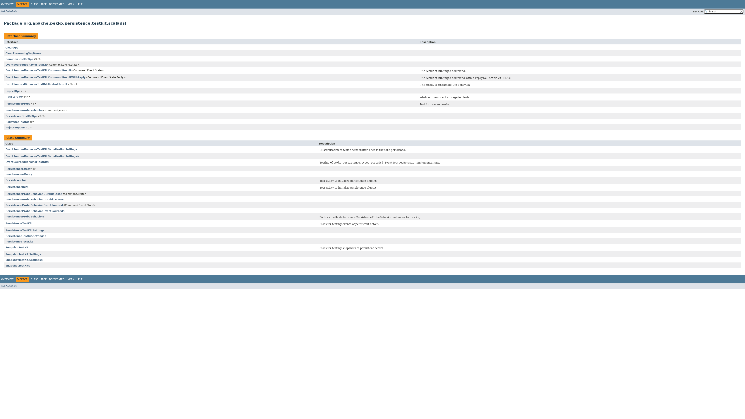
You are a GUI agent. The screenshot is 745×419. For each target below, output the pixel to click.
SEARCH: (698, 11)
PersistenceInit (16, 180)
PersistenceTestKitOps (21, 116)
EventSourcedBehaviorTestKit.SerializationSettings (41, 149)
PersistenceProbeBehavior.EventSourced (34, 205)
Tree (44, 4)
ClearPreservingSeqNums (23, 53)
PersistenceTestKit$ (19, 241)
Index (70, 4)
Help (79, 4)
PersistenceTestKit (18, 223)
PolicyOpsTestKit (17, 121)
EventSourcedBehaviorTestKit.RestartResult (36, 84)
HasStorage (13, 96)
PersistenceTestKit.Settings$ (25, 236)
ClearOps (11, 47)
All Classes (9, 11)
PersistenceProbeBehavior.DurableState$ (34, 199)
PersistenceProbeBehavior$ (25, 216)
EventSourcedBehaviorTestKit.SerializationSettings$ (42, 156)
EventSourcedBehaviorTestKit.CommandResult (38, 70)
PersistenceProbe (17, 103)
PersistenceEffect (17, 168)
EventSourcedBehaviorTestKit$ (27, 161)
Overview (7, 4)
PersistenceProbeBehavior (24, 110)
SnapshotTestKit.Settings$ (24, 259)
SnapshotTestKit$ (17, 265)
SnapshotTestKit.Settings (23, 254)
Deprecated (56, 4)
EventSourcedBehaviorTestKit (26, 64)
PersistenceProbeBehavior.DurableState (33, 193)
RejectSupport (15, 127)
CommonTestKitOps (19, 59)
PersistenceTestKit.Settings (24, 230)
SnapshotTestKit (16, 247)
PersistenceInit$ (17, 186)
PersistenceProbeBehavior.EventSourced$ (35, 211)
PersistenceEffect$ (18, 174)
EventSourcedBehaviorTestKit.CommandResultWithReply (45, 77)
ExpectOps (12, 91)
